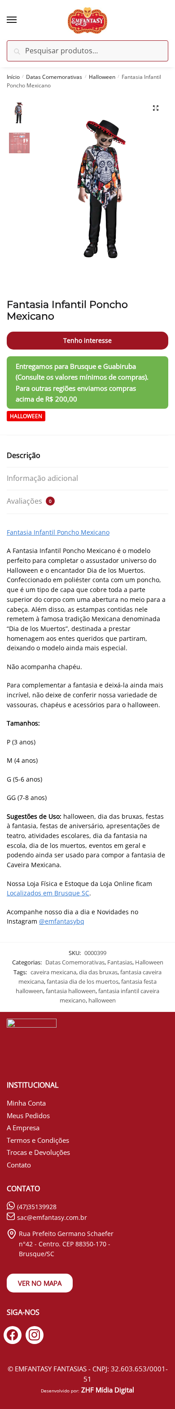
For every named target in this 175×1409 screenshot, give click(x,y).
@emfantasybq (61, 921)
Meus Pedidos (28, 1115)
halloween (102, 1000)
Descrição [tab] (23, 455)
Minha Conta (26, 1102)
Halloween (102, 77)
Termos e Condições (38, 1140)
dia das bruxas (98, 972)
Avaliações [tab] (29, 501)
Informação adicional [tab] (42, 478)
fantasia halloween (71, 991)
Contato (19, 1164)
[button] (155, 108)
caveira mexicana (53, 972)
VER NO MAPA (39, 1283)
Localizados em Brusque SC (48, 893)
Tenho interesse (87, 340)
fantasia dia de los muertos (82, 981)
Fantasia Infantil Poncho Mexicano (58, 532)
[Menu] (20, 20)
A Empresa (23, 1127)
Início (13, 77)
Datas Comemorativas (54, 77)
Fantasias (119, 962)
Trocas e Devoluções (38, 1152)
